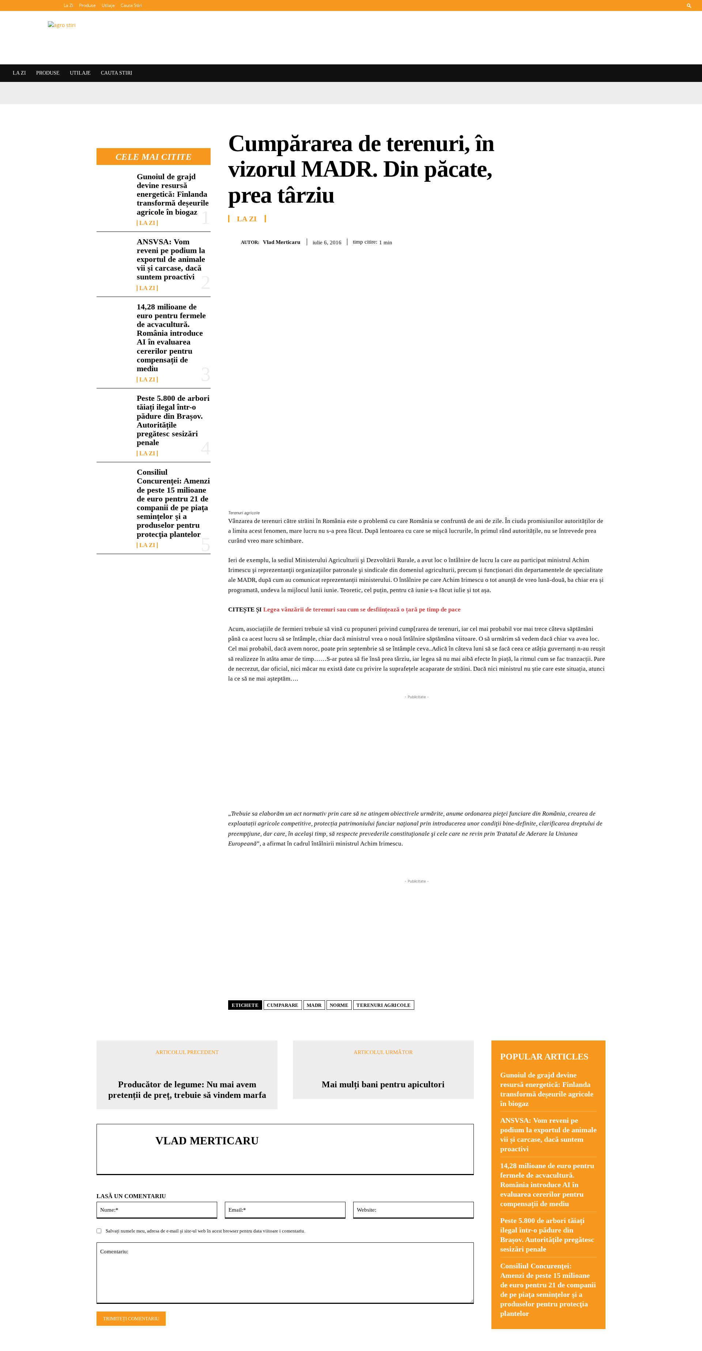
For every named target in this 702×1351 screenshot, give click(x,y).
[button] (689, 5)
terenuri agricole (383, 1005)
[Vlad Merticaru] (234, 242)
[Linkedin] (580, 240)
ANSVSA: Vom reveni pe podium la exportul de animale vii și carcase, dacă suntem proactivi (171, 259)
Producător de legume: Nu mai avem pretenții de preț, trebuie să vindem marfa (187, 1090)
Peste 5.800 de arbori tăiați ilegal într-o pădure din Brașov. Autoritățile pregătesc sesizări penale (173, 420)
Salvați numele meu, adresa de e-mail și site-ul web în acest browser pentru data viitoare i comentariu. (205, 1231)
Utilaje (108, 5)
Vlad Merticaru (281, 242)
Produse (87, 5)
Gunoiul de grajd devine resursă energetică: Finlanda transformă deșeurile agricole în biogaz (173, 194)
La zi (147, 223)
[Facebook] (513, 240)
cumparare (283, 1005)
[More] (597, 240)
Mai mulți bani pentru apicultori (383, 1084)
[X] (530, 240)
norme (339, 1005)
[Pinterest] (547, 240)
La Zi (68, 5)
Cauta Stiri (131, 5)
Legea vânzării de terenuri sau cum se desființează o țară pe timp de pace (362, 609)
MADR (314, 1005)
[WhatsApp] (563, 240)
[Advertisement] (416, 752)
